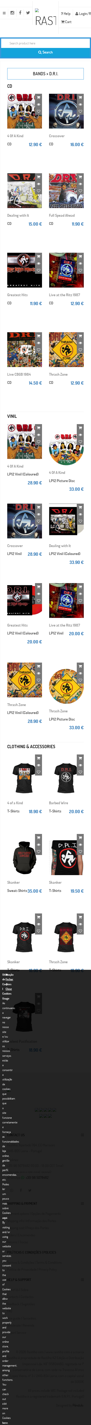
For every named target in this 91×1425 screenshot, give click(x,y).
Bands (39, 73)
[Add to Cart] (38, 97)
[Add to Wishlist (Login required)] (38, 111)
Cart (67, 21)
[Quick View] (38, 104)
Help (66, 13)
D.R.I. (53, 73)
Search (47, 52)
